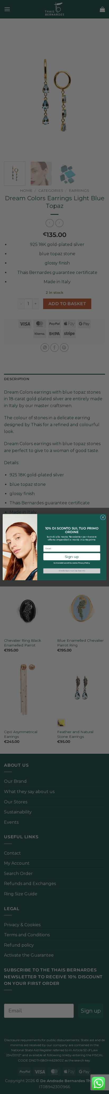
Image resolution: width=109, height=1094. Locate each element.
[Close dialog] (103, 517)
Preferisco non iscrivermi (72, 570)
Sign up (72, 556)
